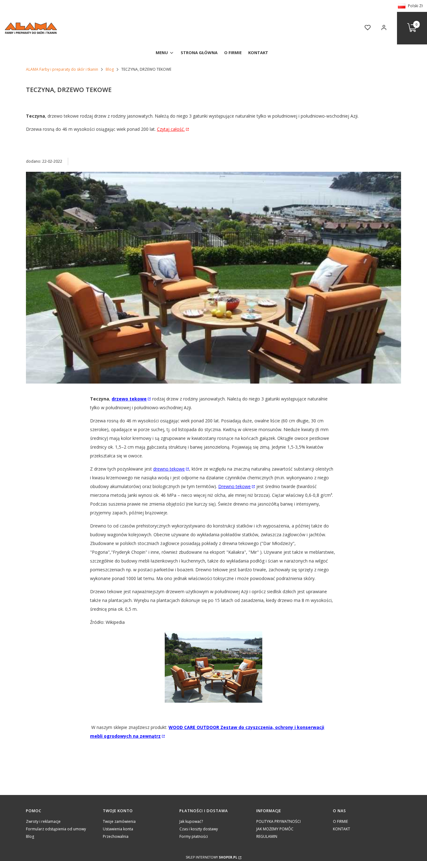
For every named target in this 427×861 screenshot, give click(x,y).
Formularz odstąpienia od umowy (56, 829)
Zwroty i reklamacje (43, 821)
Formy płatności (193, 836)
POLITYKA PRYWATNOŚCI (278, 821)
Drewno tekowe (234, 486)
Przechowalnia (115, 836)
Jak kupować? (191, 821)
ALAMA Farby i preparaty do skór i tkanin (62, 69)
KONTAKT (341, 829)
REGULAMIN (266, 836)
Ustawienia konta (118, 829)
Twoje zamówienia (119, 821)
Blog (110, 69)
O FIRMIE (340, 821)
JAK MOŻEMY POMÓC (275, 829)
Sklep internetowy (211, 857)
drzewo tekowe (129, 399)
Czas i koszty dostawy (198, 829)
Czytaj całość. (171, 129)
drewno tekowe (169, 469)
